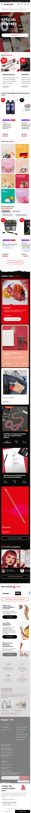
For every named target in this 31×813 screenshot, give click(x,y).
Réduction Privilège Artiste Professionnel (6, 749)
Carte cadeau (5, 727)
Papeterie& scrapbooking (21, 191)
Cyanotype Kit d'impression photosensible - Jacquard (7, 126)
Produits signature (21, 215)
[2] (6, 248)
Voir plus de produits (15, 262)
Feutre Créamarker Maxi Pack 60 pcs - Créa (9, 245)
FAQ (2, 732)
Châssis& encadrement (21, 146)
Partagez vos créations (15, 576)
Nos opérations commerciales (21, 176)
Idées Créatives (20, 739)
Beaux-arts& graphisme (6, 146)
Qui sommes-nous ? (6, 765)
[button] (19, 4)
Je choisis (10, 617)
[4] (9, 248)
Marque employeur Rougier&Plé (6, 767)
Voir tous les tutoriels (12, 319)
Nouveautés (16, 211)
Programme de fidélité (22, 734)
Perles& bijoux (18, 161)
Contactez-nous (5, 729)
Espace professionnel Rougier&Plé (6, 755)
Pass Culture (19, 732)
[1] (5, 248)
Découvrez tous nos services (10, 713)
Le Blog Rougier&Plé (21, 737)
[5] (10, 248)
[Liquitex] (7, 593)
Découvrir (5, 86)
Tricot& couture (5, 176)
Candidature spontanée (4, 761)
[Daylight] (20, 593)
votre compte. (17, 2)
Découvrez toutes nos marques (15, 599)
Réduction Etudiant (21, 729)
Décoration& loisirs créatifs (7, 161)
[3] (7, 248)
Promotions (6, 211)
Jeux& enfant (5, 191)
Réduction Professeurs (7, 752)
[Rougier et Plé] (7, 719)
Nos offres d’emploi (6, 771)
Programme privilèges (22, 727)
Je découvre (9, 654)
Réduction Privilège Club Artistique (6, 745)
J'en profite (15, 35)
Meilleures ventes (7, 215)
